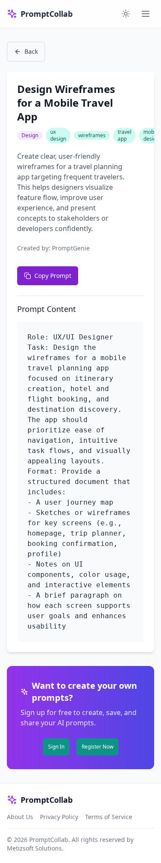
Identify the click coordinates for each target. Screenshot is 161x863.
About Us (20, 817)
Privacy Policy (59, 817)
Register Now (97, 746)
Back (31, 51)
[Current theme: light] (126, 14)
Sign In (56, 746)
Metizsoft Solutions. (35, 848)
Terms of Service (108, 817)
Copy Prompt (52, 275)
